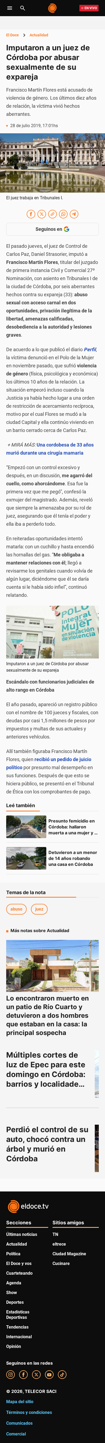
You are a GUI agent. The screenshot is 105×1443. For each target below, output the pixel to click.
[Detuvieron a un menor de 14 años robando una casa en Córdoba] (26, 858)
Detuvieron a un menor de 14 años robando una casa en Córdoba (73, 858)
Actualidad (39, 35)
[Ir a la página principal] (52, 8)
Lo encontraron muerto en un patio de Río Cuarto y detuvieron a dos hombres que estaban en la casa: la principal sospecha (47, 1015)
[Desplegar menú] (9, 8)
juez (39, 909)
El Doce (12, 35)
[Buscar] (22, 8)
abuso (16, 909)
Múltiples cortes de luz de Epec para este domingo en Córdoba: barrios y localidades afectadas (46, 1074)
